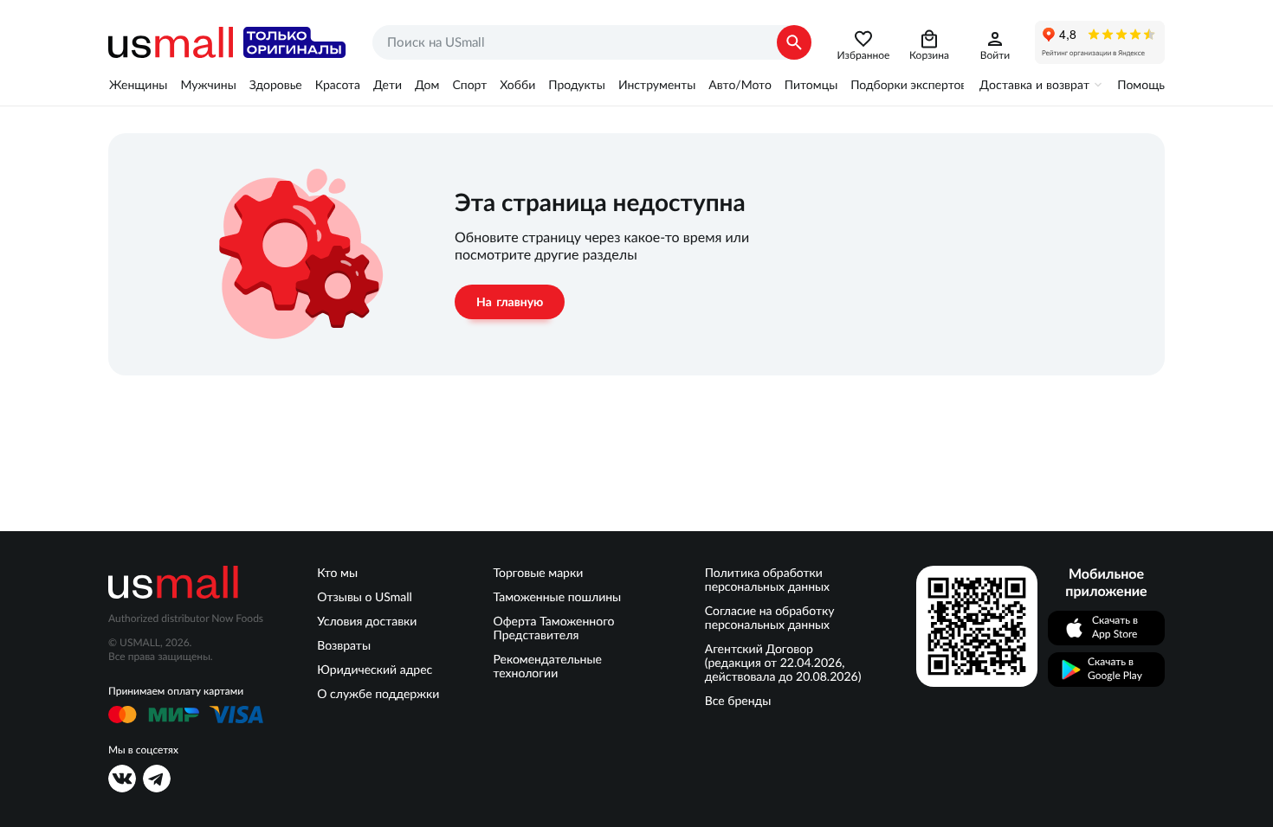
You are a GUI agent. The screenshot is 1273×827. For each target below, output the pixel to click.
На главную (509, 302)
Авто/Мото (739, 85)
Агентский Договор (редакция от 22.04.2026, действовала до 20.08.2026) (783, 662)
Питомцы (811, 85)
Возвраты (344, 645)
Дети (387, 85)
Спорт (469, 85)
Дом (427, 85)
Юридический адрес (374, 669)
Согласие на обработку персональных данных (770, 617)
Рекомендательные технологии (548, 666)
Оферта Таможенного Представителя (554, 628)
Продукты (576, 85)
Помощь (1141, 85)
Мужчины (208, 85)
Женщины (138, 85)
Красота (337, 85)
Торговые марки (539, 573)
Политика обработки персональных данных (767, 579)
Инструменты (656, 85)
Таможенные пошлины (558, 597)
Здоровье (275, 85)
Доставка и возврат (1034, 85)
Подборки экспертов (908, 85)
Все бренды (738, 701)
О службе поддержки (378, 694)
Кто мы (337, 573)
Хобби (517, 85)
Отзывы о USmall (364, 597)
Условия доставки (367, 621)
